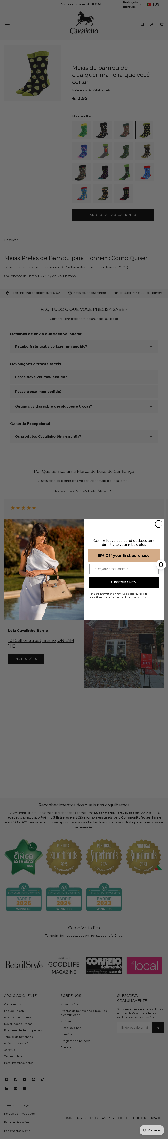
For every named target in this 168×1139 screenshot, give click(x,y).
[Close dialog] (158, 524)
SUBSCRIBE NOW (124, 582)
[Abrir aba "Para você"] (161, 565)
